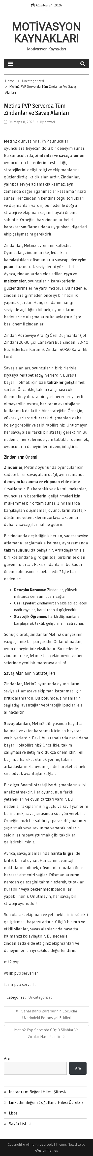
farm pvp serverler (21, 984)
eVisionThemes (46, 1150)
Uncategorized (40, 997)
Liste (13, 1112)
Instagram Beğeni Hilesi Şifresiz (37, 1091)
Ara (7, 1058)
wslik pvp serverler (21, 973)
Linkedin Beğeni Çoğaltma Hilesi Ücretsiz (46, 1102)
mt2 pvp (12, 961)
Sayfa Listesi (20, 1123)
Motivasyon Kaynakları (46, 32)
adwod (50, 122)
